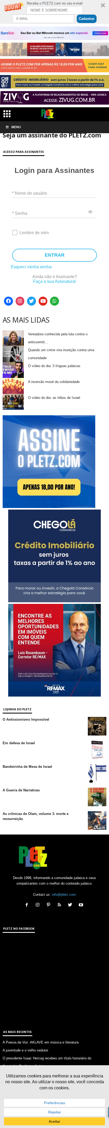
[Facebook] (8, 301)
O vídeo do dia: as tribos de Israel (54, 398)
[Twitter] (31, 301)
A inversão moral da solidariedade (54, 382)
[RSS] (60, 905)
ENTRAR (55, 255)
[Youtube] (43, 301)
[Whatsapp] (54, 301)
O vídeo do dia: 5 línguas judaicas (54, 366)
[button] (54, 12)
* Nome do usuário (29, 193)
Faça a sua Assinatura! (54, 281)
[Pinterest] (49, 905)
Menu (16, 127)
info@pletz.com (64, 895)
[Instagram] (20, 301)
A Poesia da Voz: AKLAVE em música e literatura (41, 1042)
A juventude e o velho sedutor (25, 1050)
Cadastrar (86, 19)
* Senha (19, 213)
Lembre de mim (34, 232)
